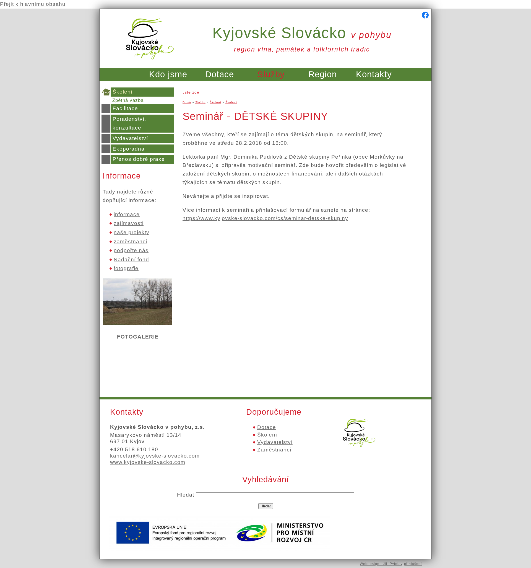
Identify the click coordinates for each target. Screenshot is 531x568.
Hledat (186, 495)
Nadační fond (131, 259)
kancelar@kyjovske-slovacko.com (155, 456)
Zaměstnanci (274, 450)
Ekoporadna (129, 149)
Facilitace (125, 108)
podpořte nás (131, 250)
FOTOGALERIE (138, 337)
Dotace (219, 74)
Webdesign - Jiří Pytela (380, 564)
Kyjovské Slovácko (302, 32)
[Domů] (149, 63)
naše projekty (131, 232)
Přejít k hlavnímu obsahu (33, 4)
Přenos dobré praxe (139, 159)
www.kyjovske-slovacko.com (147, 462)
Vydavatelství (130, 138)
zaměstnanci (130, 241)
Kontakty (374, 74)
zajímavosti (129, 223)
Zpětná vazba (128, 100)
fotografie (126, 268)
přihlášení (413, 564)
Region (322, 74)
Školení (122, 92)
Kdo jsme (168, 74)
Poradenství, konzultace (129, 123)
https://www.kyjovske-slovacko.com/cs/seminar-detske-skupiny (265, 218)
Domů (187, 102)
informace (127, 214)
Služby (271, 74)
